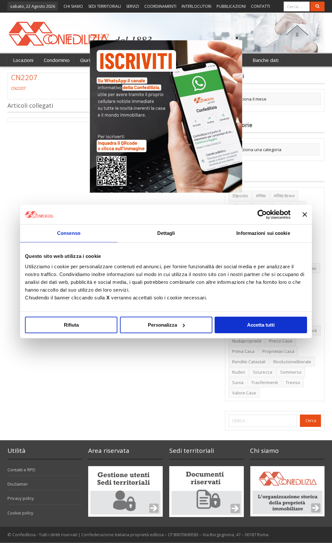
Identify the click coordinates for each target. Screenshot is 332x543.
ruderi (238, 372)
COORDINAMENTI (160, 6)
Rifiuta (71, 325)
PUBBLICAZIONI (231, 6)
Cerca (310, 420)
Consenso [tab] (68, 233)
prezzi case (280, 341)
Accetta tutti (261, 325)
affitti (261, 196)
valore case (244, 393)
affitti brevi (284, 196)
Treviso (293, 382)
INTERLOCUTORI (196, 6)
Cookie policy (20, 513)
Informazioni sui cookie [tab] (263, 233)
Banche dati (266, 60)
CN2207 (18, 88)
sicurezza (262, 372)
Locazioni (23, 60)
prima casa (243, 351)
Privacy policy (20, 498)
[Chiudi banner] (304, 214)
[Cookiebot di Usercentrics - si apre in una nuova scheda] (262, 214)
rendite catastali (249, 362)
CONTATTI (260, 6)
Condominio (57, 60)
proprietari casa (278, 351)
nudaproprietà (246, 341)
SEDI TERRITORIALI (104, 6)
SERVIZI (132, 6)
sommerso (291, 372)
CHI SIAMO (73, 6)
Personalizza (162, 325)
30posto (240, 196)
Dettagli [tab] (166, 233)
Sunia (237, 382)
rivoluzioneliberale (292, 362)
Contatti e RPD (21, 470)
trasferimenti (264, 382)
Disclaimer (17, 484)
